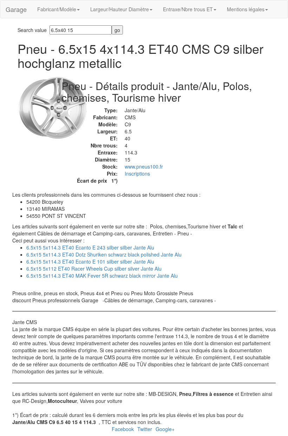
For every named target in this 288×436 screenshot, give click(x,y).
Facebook (123, 428)
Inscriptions (137, 173)
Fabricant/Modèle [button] (56, 9)
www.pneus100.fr (144, 166)
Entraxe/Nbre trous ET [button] (188, 9)
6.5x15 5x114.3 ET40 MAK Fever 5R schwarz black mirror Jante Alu (102, 275)
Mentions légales (245, 9)
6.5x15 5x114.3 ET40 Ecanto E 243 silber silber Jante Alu (90, 247)
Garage (16, 9)
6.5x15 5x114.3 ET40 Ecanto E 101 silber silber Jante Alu (90, 261)
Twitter (144, 428)
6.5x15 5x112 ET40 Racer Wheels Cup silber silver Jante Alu (94, 268)
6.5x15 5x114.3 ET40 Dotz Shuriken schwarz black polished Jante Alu (104, 254)
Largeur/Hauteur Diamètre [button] (119, 9)
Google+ (165, 428)
